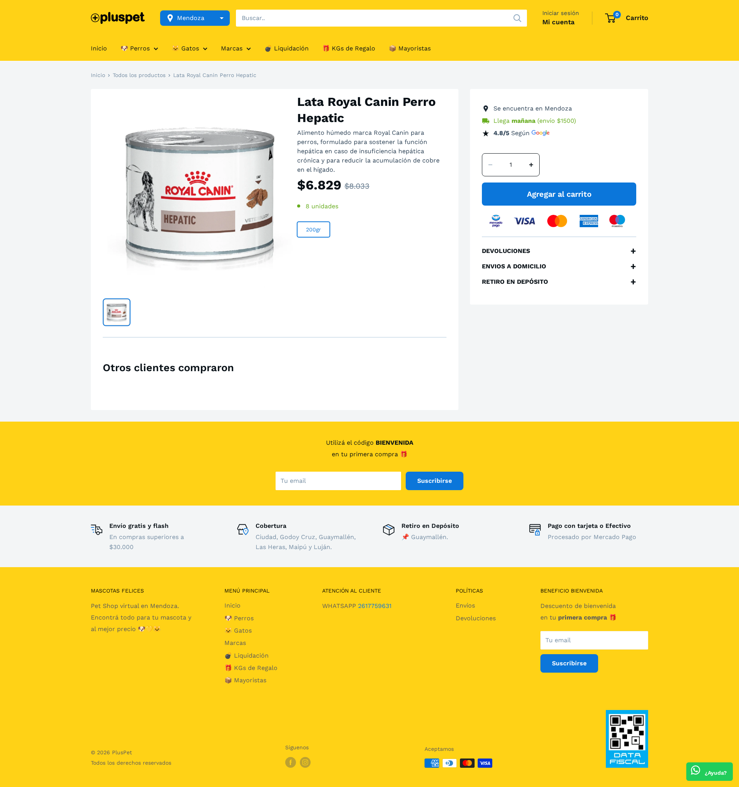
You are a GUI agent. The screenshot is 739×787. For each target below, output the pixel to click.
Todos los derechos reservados (131, 763)
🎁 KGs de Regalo (348, 48)
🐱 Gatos (185, 48)
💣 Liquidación (286, 48)
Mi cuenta (558, 22)
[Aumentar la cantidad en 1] (531, 165)
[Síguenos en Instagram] (305, 762)
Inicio (99, 48)
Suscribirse (434, 480)
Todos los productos (139, 75)
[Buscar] (517, 18)
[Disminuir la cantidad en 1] (490, 165)
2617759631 (374, 606)
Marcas (231, 48)
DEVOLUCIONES (559, 251)
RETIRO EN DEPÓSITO (559, 281)
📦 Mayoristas (410, 48)
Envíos (465, 605)
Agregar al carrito (559, 194)
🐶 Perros (135, 48)
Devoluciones (476, 618)
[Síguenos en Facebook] (290, 762)
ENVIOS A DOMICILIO (559, 266)
